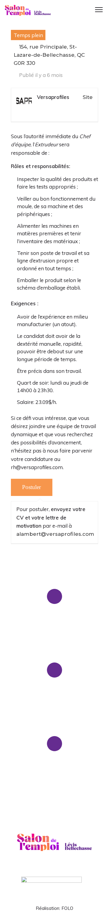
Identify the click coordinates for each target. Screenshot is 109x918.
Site (88, 97)
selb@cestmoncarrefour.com (54, 701)
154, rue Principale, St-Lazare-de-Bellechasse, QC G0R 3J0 (49, 55)
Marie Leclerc (71, 627)
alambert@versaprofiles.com (55, 534)
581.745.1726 (39, 627)
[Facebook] (43, 867)
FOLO (67, 908)
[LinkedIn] (54, 867)
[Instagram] (65, 867)
